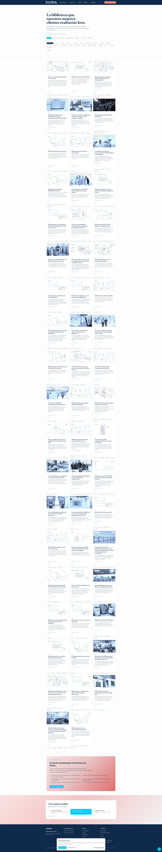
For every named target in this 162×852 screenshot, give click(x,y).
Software (72, 45)
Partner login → (51, 816)
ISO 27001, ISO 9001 (105, 832)
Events (106, 45)
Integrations (88, 43)
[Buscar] (100, 2)
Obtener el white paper (69, 830)
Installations (112, 45)
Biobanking (108, 43)
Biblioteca (86, 2)
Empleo (102, 836)
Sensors (82, 43)
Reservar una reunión (110, 2)
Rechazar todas (71, 847)
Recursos (84, 836)
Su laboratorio (72, 2)
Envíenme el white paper (56, 786)
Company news (57, 45)
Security (84, 45)
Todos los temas (50, 43)
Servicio (80, 2)
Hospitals (69, 43)
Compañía (93, 2)
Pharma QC (95, 43)
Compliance (101, 43)
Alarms (56, 43)
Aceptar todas (62, 847)
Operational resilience (92, 45)
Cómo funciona (62, 2)
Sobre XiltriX (103, 830)
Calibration (49, 45)
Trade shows (49, 47)
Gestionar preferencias (98, 847)
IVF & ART (62, 43)
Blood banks (100, 45)
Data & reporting (65, 45)
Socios (102, 834)
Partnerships (78, 45)
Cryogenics (75, 43)
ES (102, 2)
